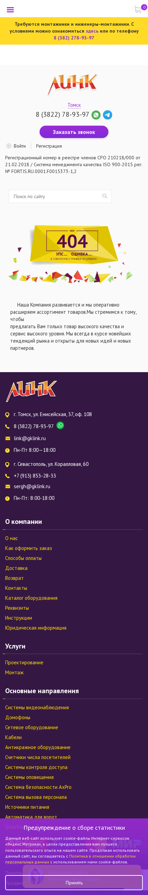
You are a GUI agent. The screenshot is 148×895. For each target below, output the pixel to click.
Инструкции (18, 618)
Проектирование (24, 662)
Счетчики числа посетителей (38, 757)
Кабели (13, 737)
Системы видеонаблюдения (37, 707)
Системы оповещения (29, 777)
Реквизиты (17, 608)
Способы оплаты (23, 558)
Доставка (16, 568)
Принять (74, 883)
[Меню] (10, 9)
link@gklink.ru (30, 438)
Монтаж (14, 672)
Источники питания (27, 807)
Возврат (14, 578)
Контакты (16, 588)
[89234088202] (97, 114)
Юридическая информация (35, 627)
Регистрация (49, 146)
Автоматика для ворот (31, 817)
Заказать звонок (74, 131)
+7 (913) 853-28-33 (35, 475)
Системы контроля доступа (36, 767)
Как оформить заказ (28, 548)
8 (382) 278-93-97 (74, 38)
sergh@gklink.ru (32, 486)
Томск (74, 105)
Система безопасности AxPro (38, 787)
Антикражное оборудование (38, 747)
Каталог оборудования (31, 598)
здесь (92, 31)
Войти (20, 146)
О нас (11, 538)
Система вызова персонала (36, 797)
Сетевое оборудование (31, 727)
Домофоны (17, 717)
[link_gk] (107, 114)
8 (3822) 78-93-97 (62, 114)
